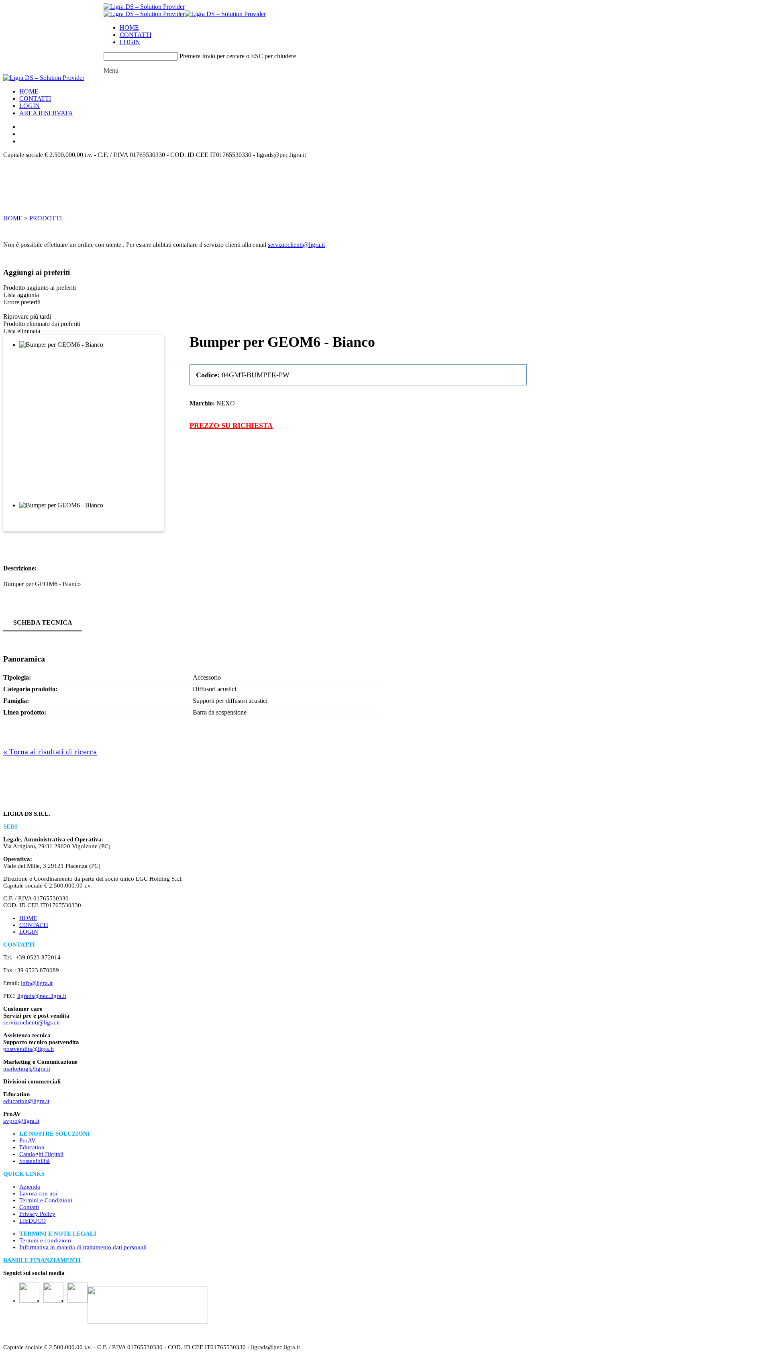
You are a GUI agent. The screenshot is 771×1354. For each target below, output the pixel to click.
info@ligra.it (37, 983)
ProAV (27, 1140)
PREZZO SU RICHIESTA (231, 425)
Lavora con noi (38, 1193)
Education (32, 1147)
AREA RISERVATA (46, 113)
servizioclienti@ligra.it (296, 244)
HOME (129, 27)
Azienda (29, 1186)
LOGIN (130, 42)
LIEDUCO (32, 1221)
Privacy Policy (37, 1214)
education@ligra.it (26, 1101)
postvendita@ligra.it (28, 1049)
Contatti (29, 1207)
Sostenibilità (34, 1161)
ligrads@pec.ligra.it (41, 996)
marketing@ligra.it (26, 1068)
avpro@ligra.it (21, 1121)
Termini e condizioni (45, 1240)
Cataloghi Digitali (41, 1154)
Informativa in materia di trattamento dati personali (83, 1247)
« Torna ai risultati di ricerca (50, 751)
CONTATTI (135, 34)
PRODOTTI (45, 218)
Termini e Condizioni (45, 1200)
